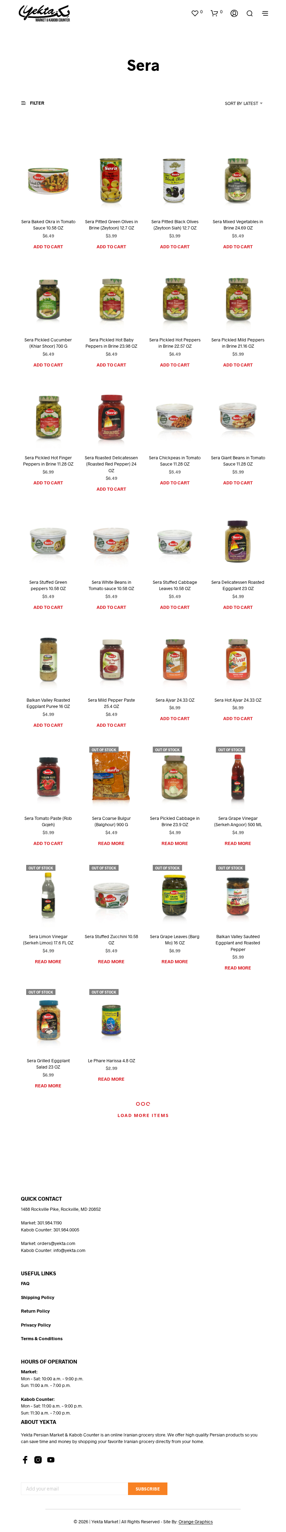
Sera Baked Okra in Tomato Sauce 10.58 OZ (48, 225)
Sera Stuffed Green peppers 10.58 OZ (48, 585)
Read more (111, 843)
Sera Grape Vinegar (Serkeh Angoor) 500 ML (238, 821)
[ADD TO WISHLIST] (40, 199)
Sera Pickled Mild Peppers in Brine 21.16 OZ (237, 343)
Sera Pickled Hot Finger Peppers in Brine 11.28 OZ (48, 461)
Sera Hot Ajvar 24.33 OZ (237, 700)
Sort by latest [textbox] (241, 103)
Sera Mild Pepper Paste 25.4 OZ (111, 703)
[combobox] (232, 103)
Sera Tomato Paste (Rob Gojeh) (48, 821)
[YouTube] (51, 1460)
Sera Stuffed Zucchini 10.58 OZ (111, 939)
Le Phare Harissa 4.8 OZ (111, 1060)
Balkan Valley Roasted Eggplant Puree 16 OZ (48, 703)
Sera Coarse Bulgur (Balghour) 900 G (111, 821)
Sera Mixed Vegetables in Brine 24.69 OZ (238, 225)
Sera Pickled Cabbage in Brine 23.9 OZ (175, 821)
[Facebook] (25, 1460)
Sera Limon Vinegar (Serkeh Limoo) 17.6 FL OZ (48, 939)
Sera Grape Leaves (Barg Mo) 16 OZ (175, 939)
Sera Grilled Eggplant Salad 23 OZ (48, 1064)
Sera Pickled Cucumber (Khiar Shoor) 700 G (48, 343)
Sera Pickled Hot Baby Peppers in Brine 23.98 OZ (111, 343)
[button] (197, 11)
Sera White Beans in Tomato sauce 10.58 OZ (111, 585)
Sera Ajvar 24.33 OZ (174, 700)
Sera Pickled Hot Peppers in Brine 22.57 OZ (174, 343)
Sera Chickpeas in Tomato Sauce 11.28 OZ (175, 461)
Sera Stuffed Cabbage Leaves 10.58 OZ (174, 585)
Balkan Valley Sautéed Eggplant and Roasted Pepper (238, 943)
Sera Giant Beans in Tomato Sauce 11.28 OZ (238, 461)
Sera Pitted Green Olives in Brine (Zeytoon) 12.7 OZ (111, 225)
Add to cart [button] (48, 246)
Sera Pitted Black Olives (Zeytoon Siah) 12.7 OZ (174, 225)
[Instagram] (38, 1460)
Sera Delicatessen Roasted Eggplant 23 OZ (237, 585)
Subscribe (148, 1488)
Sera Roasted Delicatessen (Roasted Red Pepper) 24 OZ (111, 464)
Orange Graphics (196, 1521)
